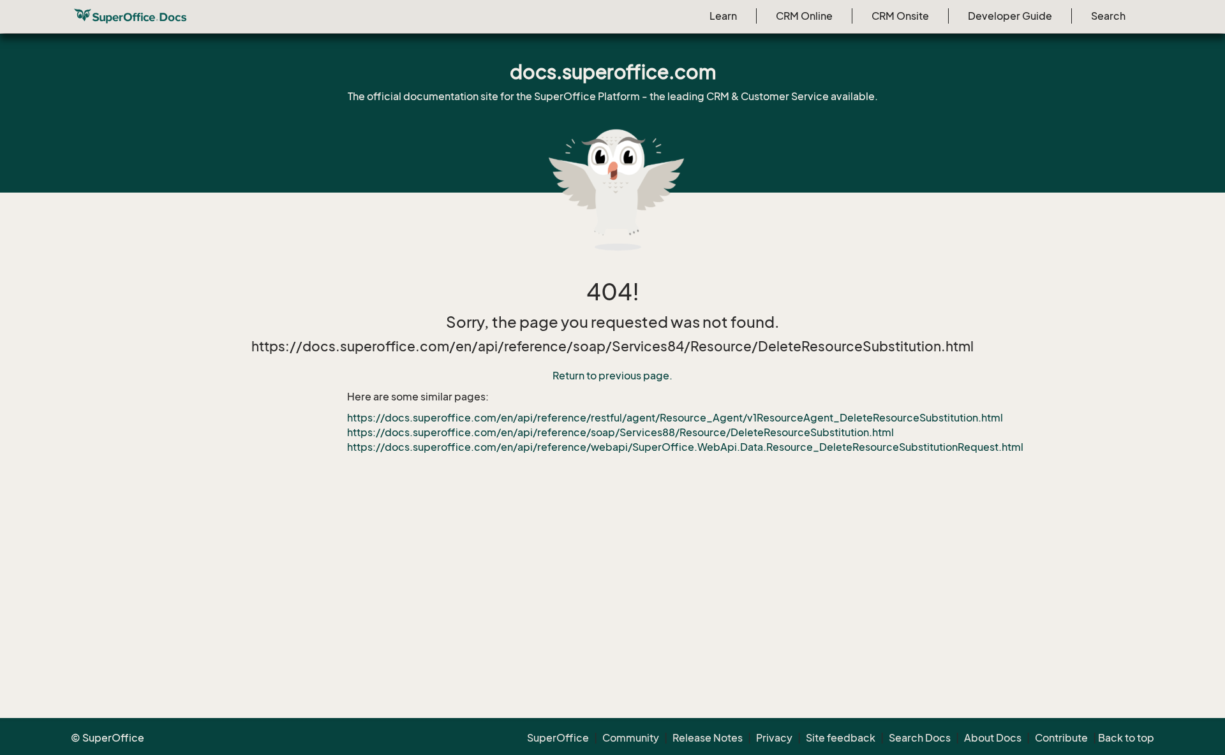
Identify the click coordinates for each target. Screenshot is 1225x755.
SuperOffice (558, 737)
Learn (723, 16)
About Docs (992, 737)
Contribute (1061, 737)
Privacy (774, 737)
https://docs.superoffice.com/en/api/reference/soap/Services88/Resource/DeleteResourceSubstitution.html (620, 432)
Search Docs (920, 737)
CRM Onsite (900, 16)
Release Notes (707, 737)
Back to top (1126, 737)
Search (1108, 16)
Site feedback (840, 737)
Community (630, 737)
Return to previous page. (612, 375)
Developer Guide (1010, 16)
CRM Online (804, 16)
